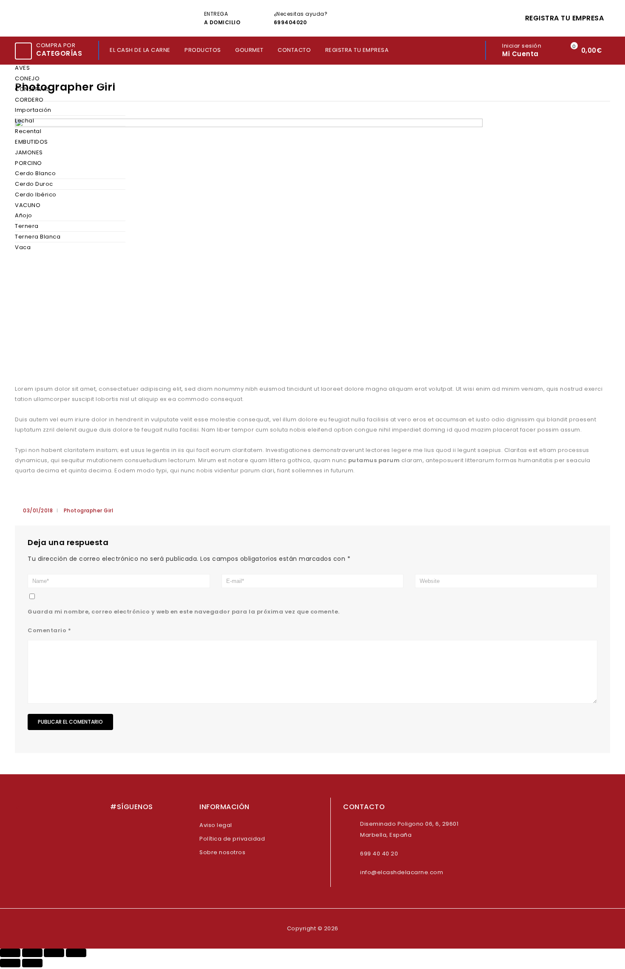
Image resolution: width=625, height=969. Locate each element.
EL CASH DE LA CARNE (140, 50)
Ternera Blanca (37, 237)
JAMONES (29, 152)
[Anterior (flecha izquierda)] (10, 963)
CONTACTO (294, 50)
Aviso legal (215, 825)
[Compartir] (32, 953)
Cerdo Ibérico (36, 194)
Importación (33, 110)
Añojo (23, 215)
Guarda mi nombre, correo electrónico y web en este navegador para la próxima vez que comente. (184, 612)
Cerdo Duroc (34, 184)
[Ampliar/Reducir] (76, 953)
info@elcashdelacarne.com (401, 872)
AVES (22, 68)
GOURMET (249, 50)
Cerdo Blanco (35, 173)
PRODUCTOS (203, 50)
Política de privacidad (232, 839)
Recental (28, 131)
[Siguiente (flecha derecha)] (32, 963)
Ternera (27, 226)
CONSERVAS (33, 89)
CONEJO (27, 78)
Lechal (24, 121)
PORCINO (28, 163)
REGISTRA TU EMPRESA (564, 18)
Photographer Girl (89, 510)
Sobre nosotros (222, 852)
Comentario (49, 630)
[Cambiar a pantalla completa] (54, 953)
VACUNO (27, 205)
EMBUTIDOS (31, 142)
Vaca (23, 247)
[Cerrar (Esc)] (10, 953)
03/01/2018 (37, 510)
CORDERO (29, 100)
